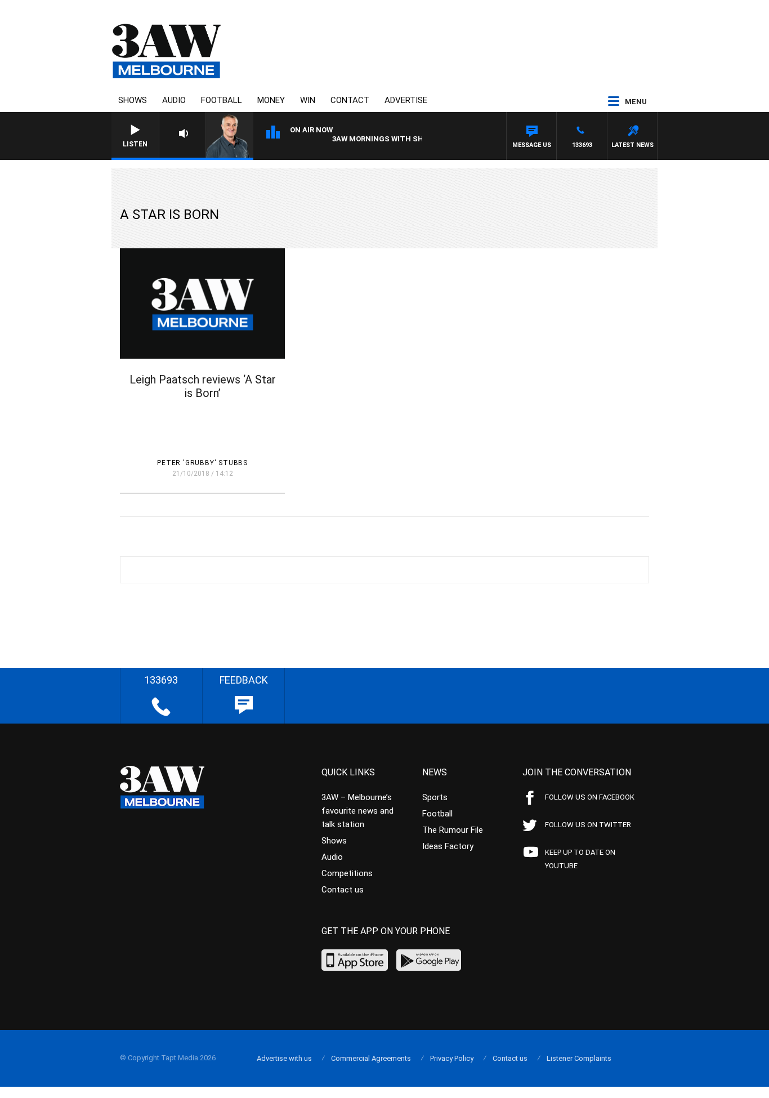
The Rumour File (452, 830)
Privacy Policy (451, 1058)
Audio (174, 100)
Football (221, 100)
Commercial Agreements (371, 1058)
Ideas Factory (447, 846)
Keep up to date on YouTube (580, 859)
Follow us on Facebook (589, 797)
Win (307, 100)
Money (271, 100)
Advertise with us (284, 1058)
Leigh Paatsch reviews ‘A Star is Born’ (202, 386)
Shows (132, 100)
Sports (435, 797)
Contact (349, 100)
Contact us (342, 890)
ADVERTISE (405, 100)
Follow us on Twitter (588, 824)
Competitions (347, 873)
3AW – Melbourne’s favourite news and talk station (357, 810)
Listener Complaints (579, 1058)
